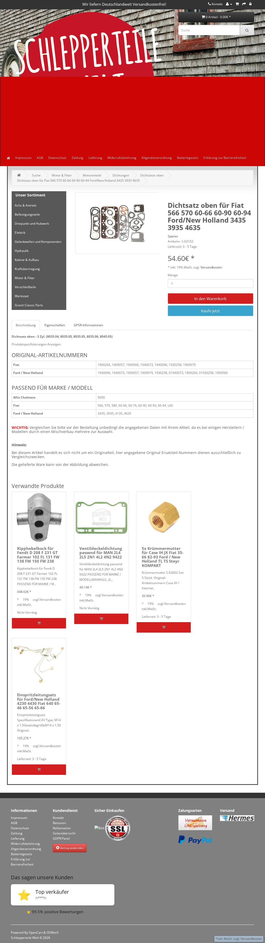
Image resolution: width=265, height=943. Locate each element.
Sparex (173, 236)
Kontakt (58, 818)
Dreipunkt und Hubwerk (32, 223)
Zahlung (77, 157)
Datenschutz (57, 157)
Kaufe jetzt (210, 310)
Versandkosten (211, 267)
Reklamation (62, 828)
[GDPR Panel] (250, 4)
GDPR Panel (61, 838)
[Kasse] (244, 4)
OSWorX (52, 932)
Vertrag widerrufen (71, 848)
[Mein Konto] (229, 4)
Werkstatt (22, 296)
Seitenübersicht (64, 833)
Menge (173, 275)
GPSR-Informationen (88, 325)
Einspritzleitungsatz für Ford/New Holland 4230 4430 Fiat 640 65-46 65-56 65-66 (38, 701)
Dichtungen (121, 175)
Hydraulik (21, 251)
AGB (40, 157)
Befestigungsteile (27, 214)
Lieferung (95, 157)
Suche (36, 175)
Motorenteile (92, 175)
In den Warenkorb (210, 298)
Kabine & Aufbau (27, 260)
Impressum (23, 157)
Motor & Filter (62, 175)
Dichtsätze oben (152, 175)
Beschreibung (26, 325)
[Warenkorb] (237, 4)
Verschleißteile (25, 287)
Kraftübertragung (27, 269)
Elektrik (20, 232)
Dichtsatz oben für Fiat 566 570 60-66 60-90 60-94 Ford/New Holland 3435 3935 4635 (78, 180)
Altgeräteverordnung (157, 157)
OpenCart (36, 932)
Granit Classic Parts (29, 305)
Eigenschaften (55, 325)
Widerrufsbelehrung (121, 157)
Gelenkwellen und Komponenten (38, 241)
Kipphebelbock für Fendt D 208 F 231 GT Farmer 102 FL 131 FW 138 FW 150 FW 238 (38, 555)
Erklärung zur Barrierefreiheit (224, 157)
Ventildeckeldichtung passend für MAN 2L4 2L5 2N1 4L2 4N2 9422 (100, 552)
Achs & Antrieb (25, 205)
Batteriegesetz (187, 157)
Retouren (59, 823)
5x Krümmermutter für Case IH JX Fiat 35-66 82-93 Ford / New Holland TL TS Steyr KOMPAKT (162, 557)
